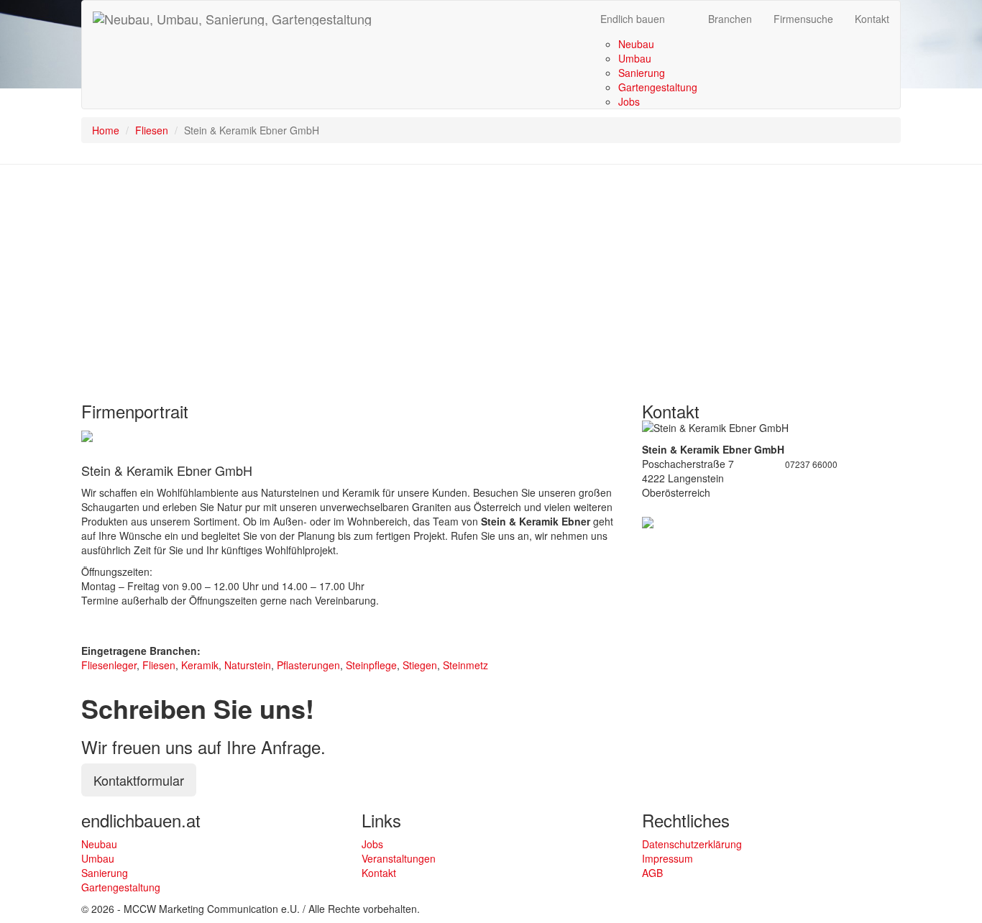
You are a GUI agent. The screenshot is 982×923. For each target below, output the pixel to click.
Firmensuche (803, 19)
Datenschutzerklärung (692, 844)
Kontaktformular (138, 780)
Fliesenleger (109, 665)
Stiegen (420, 665)
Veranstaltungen (399, 858)
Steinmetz (465, 665)
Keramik (200, 665)
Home (105, 130)
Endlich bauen (632, 19)
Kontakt (872, 19)
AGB (652, 872)
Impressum (667, 858)
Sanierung (641, 72)
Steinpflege (371, 665)
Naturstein (247, 665)
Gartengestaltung (657, 87)
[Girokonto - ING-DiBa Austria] (87, 435)
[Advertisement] (491, 279)
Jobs (629, 101)
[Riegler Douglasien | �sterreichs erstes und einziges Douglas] (647, 521)
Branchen (730, 19)
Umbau (634, 58)
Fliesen (151, 130)
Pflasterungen (308, 665)
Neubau (636, 44)
